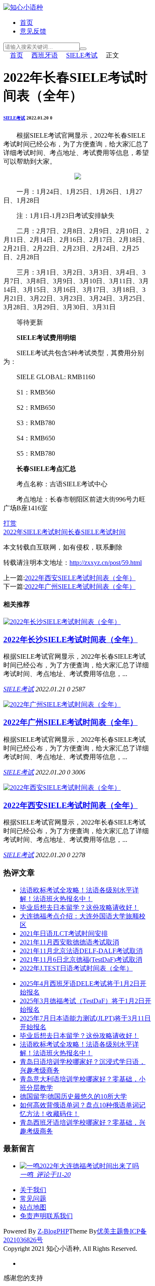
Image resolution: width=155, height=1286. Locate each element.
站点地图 (33, 1207)
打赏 (10, 523)
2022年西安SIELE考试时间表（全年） (80, 577)
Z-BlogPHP (53, 1231)
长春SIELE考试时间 (97, 531)
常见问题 (33, 1198)
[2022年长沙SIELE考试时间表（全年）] (62, 621)
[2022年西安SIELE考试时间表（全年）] (62, 787)
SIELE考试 (82, 55)
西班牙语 (44, 55)
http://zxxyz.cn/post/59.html (105, 562)
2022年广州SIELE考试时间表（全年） (80, 586)
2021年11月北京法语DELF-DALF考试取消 (81, 950)
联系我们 (59, 1215)
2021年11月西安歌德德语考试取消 (69, 942)
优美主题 (110, 1231)
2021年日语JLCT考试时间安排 (64, 933)
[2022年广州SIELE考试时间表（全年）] (62, 704)
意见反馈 (33, 31)
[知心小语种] (23, 7)
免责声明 (33, 1215)
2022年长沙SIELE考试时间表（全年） (70, 639)
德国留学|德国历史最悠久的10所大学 (73, 1096)
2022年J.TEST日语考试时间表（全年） (76, 968)
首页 (26, 22)
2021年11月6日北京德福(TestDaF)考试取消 (81, 959)
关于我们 (33, 1189)
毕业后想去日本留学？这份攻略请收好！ (79, 907)
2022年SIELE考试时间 (35, 531)
